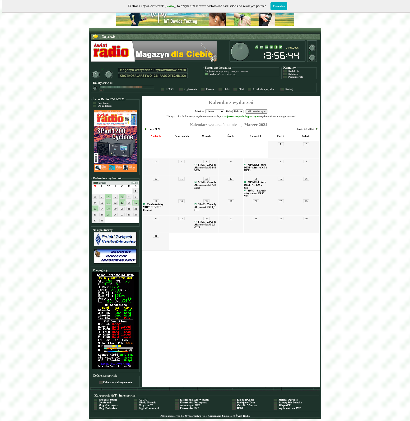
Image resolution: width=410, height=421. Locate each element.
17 (102, 208)
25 (108, 214)
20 (122, 208)
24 (102, 214)
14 (129, 202)
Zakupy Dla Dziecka (288, 402)
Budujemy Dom (243, 402)
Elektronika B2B (187, 408)
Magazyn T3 (143, 405)
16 (95, 208)
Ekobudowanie (243, 399)
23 (95, 214)
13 (122, 202)
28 (129, 214)
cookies (170, 6)
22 (136, 208)
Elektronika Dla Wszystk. (192, 399)
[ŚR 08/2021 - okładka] (115, 170)
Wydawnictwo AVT (287, 408)
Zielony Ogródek (286, 399)
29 (136, 214)
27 (122, 214)
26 (115, 214)
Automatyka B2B (187, 405)
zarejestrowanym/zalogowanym (240, 116)
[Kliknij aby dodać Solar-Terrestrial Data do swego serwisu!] (115, 367)
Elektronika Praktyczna (191, 402)
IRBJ (237, 408)
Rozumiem (279, 6)
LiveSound (102, 402)
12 (115, 202)
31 (102, 220)
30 (95, 220)
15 (136, 202)
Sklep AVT (282, 405)
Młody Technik (145, 402)
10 (102, 202)
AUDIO (141, 399)
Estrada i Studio (105, 399)
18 (108, 208)
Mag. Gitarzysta (106, 405)
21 (129, 208)
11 (108, 202)
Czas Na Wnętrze (244, 405)
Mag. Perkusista (105, 408)
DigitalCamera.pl (146, 408)
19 (115, 208)
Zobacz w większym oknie (115, 382)
